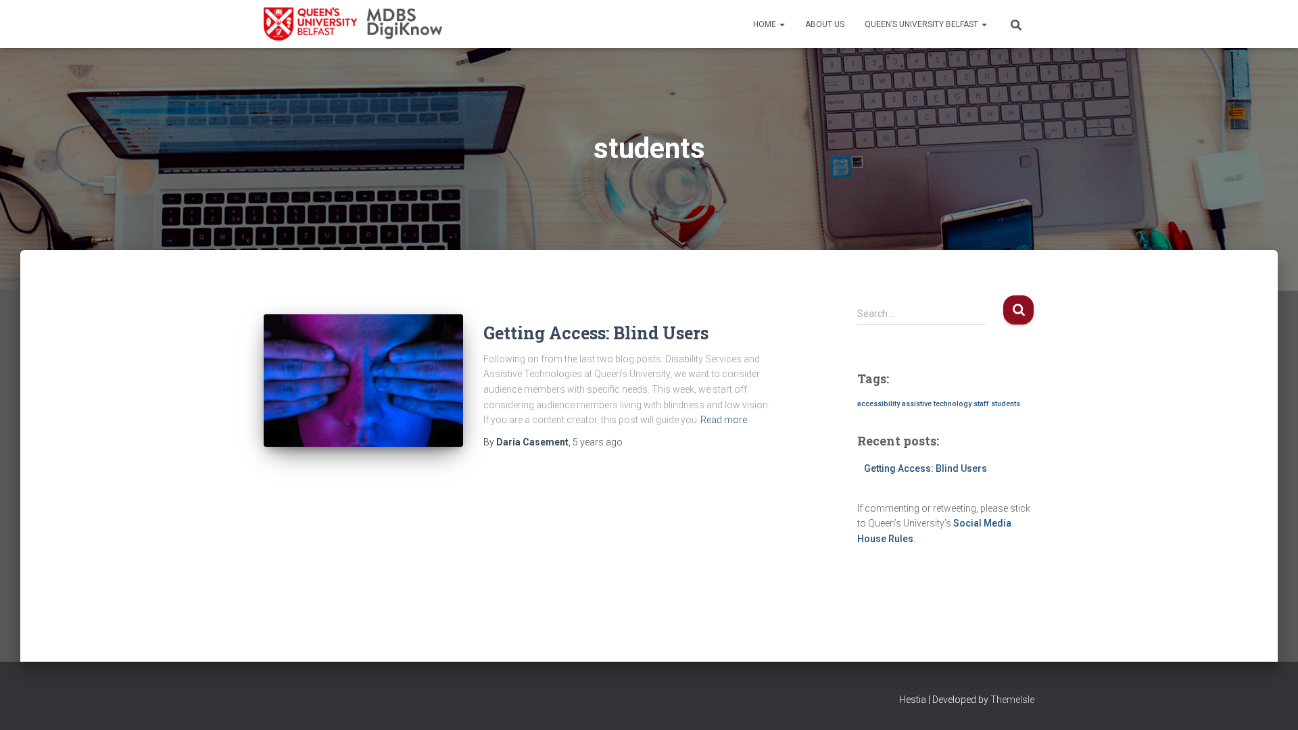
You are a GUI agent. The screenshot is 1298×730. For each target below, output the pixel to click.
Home (765, 24)
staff (981, 403)
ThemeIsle (1012, 699)
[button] (781, 24)
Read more (723, 419)
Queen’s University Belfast (922, 24)
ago (598, 442)
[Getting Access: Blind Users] (363, 380)
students (1005, 403)
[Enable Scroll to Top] (1271, 703)
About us (824, 24)
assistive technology (936, 403)
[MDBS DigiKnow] (353, 24)
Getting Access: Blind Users (595, 333)
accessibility (878, 403)
